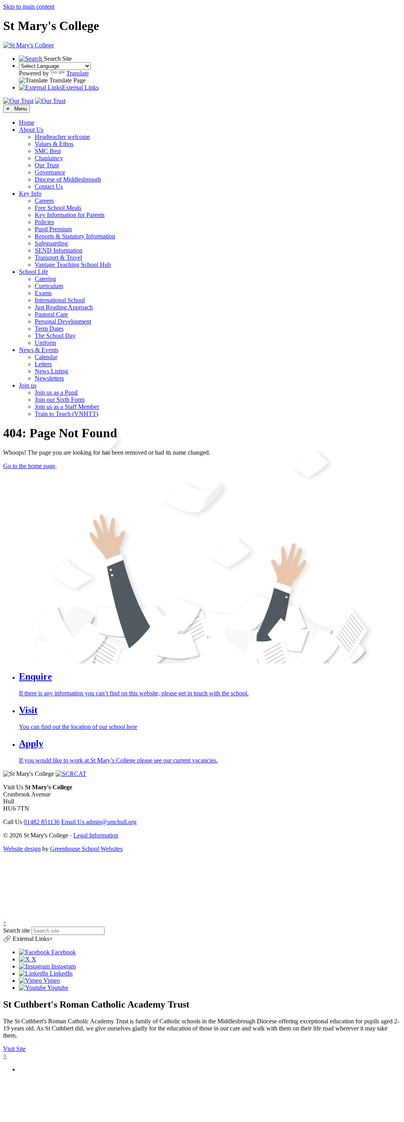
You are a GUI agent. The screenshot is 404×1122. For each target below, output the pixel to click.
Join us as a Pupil (56, 392)
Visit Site (14, 1048)
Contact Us (49, 186)
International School (60, 300)
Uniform (45, 342)
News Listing (51, 371)
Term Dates (49, 328)
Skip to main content (28, 6)
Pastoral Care (51, 314)
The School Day (55, 335)
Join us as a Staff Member (67, 406)
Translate (77, 73)
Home (26, 122)
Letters (43, 364)
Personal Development (63, 321)
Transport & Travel (58, 257)
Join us (27, 385)
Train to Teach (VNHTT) (66, 413)
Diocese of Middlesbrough (68, 179)
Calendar (46, 357)
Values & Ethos (54, 143)
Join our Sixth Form (59, 399)
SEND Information (58, 250)
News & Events (38, 350)
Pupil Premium (53, 229)
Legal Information (95, 835)
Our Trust (47, 165)
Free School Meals (58, 207)
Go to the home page (29, 466)
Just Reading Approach (64, 307)
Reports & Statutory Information (75, 236)
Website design (22, 848)
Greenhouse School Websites (86, 848)
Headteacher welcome (62, 136)
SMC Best (48, 151)
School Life (33, 271)
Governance (50, 172)
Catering (45, 278)
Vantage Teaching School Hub (73, 264)
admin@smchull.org (99, 822)
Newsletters (49, 378)
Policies (44, 222)
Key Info (30, 193)
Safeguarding (51, 243)
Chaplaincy (49, 158)
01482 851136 (42, 822)
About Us (31, 129)
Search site (16, 930)
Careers (44, 200)
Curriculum (49, 286)
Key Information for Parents (70, 215)
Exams (43, 293)
